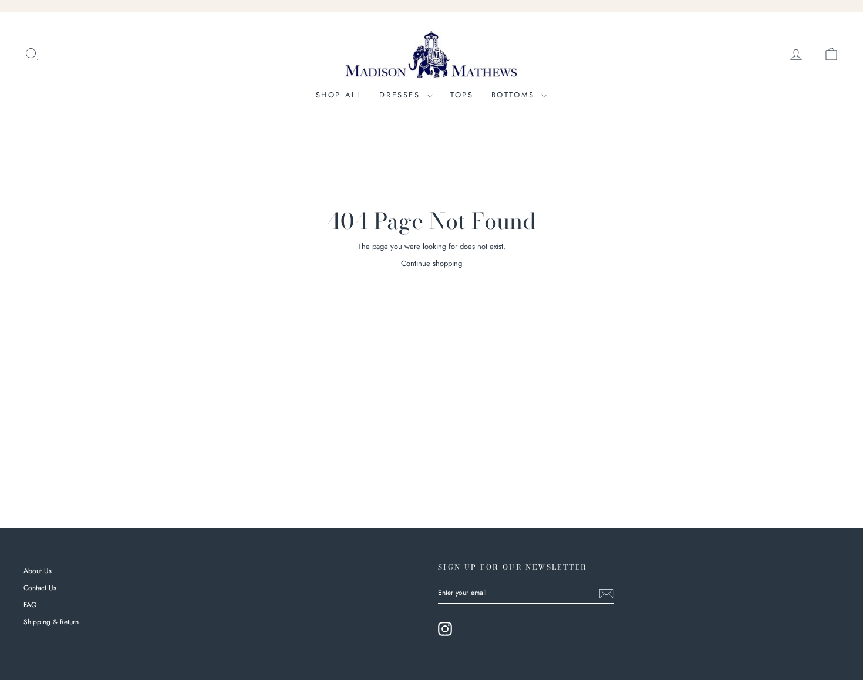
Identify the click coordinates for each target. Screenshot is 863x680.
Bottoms (515, 94)
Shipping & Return (51, 622)
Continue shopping (431, 263)
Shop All (339, 94)
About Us (37, 570)
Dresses (401, 94)
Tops (461, 94)
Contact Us (39, 588)
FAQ (29, 605)
